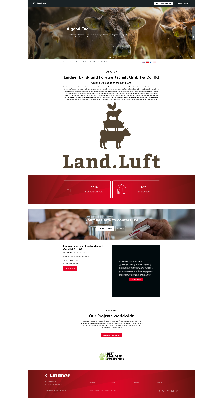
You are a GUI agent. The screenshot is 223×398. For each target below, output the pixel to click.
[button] (109, 57)
